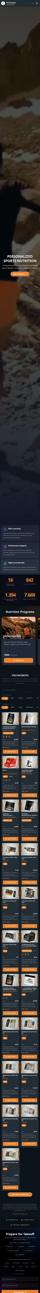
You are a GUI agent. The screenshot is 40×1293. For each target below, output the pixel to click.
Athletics (6, 1266)
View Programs (19, 274)
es (25, 3)
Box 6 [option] (5, 776)
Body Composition (14, 1250)
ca (29, 3)
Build (12, 698)
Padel (32, 1263)
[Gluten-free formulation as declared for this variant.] (7, 737)
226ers (12, 707)
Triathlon (33, 1266)
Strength (21, 1246)
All (6, 698)
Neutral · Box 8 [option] (27, 950)
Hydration (30, 698)
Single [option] (11, 776)
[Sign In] (37, 3)
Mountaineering (20, 1270)
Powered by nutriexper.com (20, 1214)
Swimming (25, 1263)
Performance (28, 1250)
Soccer (13, 1266)
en (32, 3)
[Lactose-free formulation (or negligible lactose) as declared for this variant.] (9, 737)
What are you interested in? (20, 1243)
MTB (27, 1266)
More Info (20, 660)
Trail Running (16, 1263)
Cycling (7, 1263)
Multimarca (29, 707)
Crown (20, 707)
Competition (21, 1255)
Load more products (20, 1194)
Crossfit (20, 1266)
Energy (20, 698)
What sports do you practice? (20, 1259)
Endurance (10, 1246)
